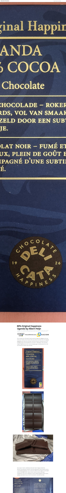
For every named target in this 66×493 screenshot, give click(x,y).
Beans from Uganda (36, 330)
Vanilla (31, 331)
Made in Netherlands (29, 330)
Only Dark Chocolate (5, 0)
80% (41, 330)
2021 (47, 331)
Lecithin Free (35, 331)
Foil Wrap (38, 331)
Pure (26, 331)
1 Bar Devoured (43, 331)
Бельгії (39, 467)
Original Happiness (23, 470)
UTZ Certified (23, 331)
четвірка (18, 474)
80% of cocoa (20, 342)
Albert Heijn (44, 330)
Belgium (42, 338)
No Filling (28, 331)
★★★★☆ (24, 330)
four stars (35, 344)
